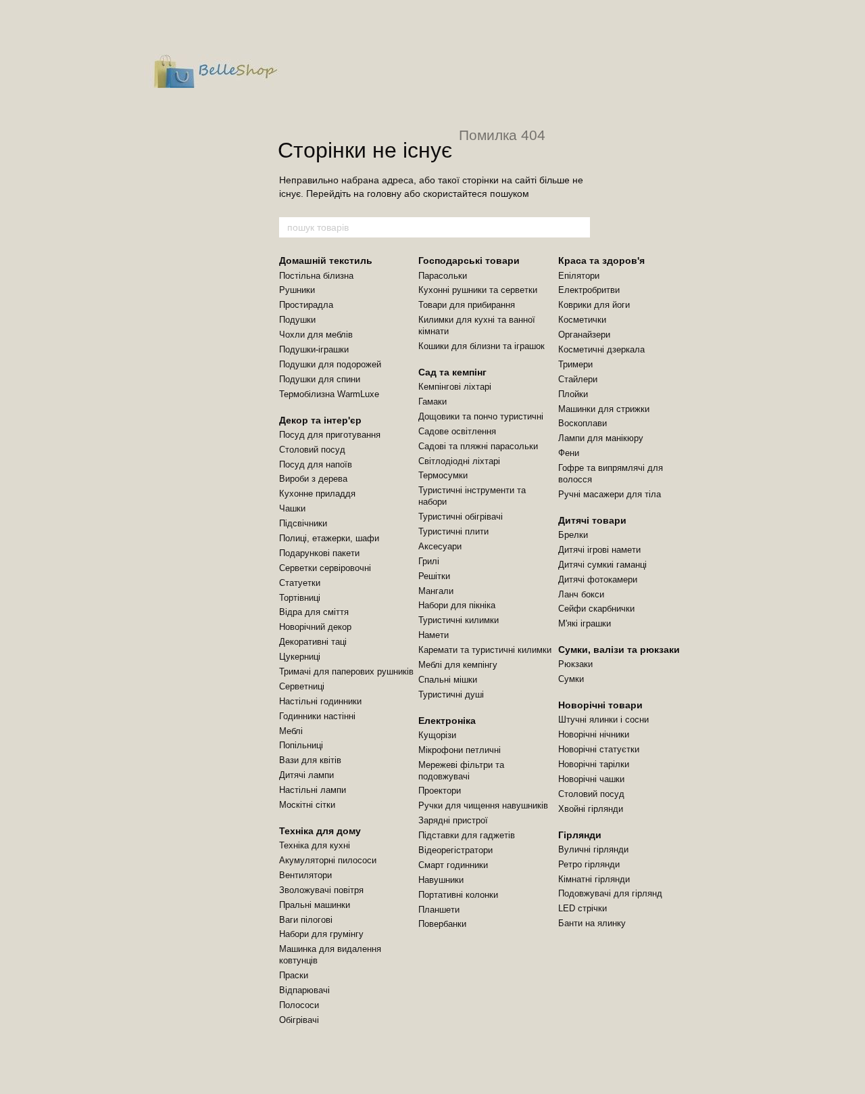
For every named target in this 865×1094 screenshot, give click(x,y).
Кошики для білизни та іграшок (481, 346)
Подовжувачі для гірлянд (610, 893)
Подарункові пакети (319, 553)
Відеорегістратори (455, 850)
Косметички (582, 320)
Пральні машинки (314, 905)
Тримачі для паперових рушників (346, 671)
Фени (568, 453)
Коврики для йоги (594, 305)
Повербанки (442, 924)
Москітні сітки (307, 805)
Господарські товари (469, 260)
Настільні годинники (320, 701)
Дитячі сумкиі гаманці (602, 565)
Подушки (297, 320)
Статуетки (299, 583)
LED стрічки (582, 908)
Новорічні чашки (591, 779)
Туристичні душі (451, 694)
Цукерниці (299, 657)
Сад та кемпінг (452, 372)
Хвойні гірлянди (590, 809)
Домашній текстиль (325, 260)
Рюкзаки (575, 664)
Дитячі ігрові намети (599, 550)
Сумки (571, 679)
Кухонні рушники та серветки (477, 290)
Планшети (439, 910)
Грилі (428, 561)
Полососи (299, 1005)
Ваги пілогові (305, 920)
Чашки (292, 508)
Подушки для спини (319, 379)
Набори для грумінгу (321, 934)
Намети (433, 635)
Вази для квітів (310, 760)
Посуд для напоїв (315, 464)
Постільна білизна (316, 276)
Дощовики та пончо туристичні (480, 416)
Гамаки (432, 401)
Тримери (575, 364)
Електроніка (447, 720)
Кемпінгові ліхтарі (454, 387)
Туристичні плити (453, 531)
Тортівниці (299, 598)
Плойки (573, 394)
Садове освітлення (457, 431)
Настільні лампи (312, 790)
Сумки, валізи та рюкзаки (619, 649)
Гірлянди (579, 834)
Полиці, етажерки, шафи (329, 538)
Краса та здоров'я (601, 260)
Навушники (441, 880)
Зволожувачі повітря (321, 890)
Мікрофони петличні (459, 750)
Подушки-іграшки (314, 349)
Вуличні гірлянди (593, 849)
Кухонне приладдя (317, 493)
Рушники (297, 290)
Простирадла (306, 305)
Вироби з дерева (313, 479)
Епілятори (578, 276)
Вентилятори (305, 875)
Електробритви (589, 290)
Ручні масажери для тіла (609, 494)
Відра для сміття (314, 612)
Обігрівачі (299, 1020)
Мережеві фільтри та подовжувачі (461, 770)
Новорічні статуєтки (598, 749)
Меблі (291, 731)
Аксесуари (440, 546)
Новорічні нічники (593, 734)
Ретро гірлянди (589, 864)
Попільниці (301, 745)
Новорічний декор (315, 627)
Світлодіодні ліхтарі (459, 461)
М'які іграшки (584, 623)
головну (384, 193)
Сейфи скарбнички (596, 608)
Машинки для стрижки (603, 409)
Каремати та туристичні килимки (484, 650)
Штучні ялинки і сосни (603, 719)
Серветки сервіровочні (325, 568)
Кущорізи (437, 735)
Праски (293, 975)
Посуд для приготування (329, 435)
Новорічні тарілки (593, 764)
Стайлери (577, 379)
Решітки (434, 576)
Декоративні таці (313, 642)
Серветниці (301, 686)
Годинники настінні (317, 716)
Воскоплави (582, 423)
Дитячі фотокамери (597, 579)
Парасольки (442, 276)
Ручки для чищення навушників (483, 805)
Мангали (435, 591)
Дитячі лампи (306, 775)
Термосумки (443, 475)
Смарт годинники (453, 865)
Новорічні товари (600, 705)
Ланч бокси (581, 594)
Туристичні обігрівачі (460, 516)
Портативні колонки (458, 895)
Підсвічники (303, 523)
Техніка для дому (320, 830)
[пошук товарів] (579, 227)
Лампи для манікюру (600, 438)
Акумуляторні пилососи (327, 860)
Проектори (439, 790)
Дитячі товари (592, 520)
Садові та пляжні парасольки (478, 446)
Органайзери (584, 334)
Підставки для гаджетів (466, 835)
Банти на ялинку (592, 923)
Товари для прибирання (466, 305)
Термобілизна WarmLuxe (329, 394)
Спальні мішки (447, 680)
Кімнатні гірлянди (594, 879)
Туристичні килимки (458, 620)
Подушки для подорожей (330, 364)
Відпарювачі (304, 990)
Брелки (573, 535)
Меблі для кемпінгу (457, 665)
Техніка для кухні (314, 845)
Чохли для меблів (316, 334)
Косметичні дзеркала (601, 349)
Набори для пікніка (456, 605)
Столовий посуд (312, 450)
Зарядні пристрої (453, 820)
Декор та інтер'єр (320, 420)
